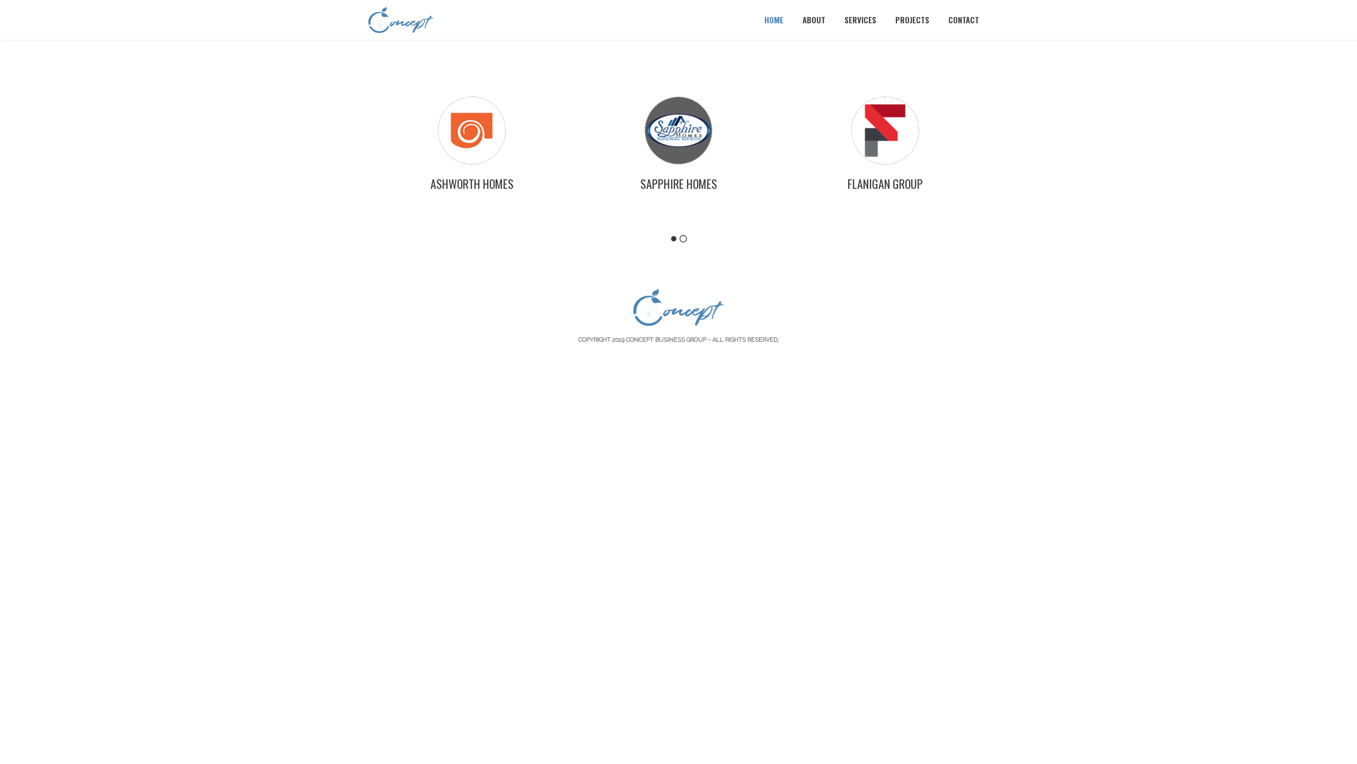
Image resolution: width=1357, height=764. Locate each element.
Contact (963, 19)
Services (860, 19)
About (814, 19)
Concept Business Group (666, 339)
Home (773, 19)
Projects (912, 19)
